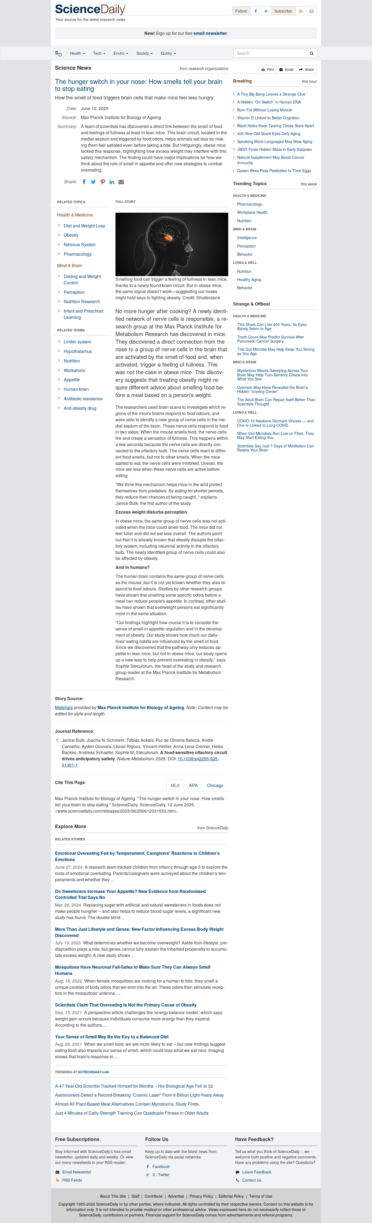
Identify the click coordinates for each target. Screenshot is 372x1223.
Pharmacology (78, 254)
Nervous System (80, 244)
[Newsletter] (311, 11)
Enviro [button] (120, 53)
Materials (64, 707)
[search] (311, 53)
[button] (267, 69)
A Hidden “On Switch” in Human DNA (269, 102)
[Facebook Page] (255, 11)
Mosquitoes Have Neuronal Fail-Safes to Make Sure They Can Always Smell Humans (132, 970)
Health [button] (76, 53)
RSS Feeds (72, 1180)
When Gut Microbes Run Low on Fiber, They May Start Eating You (275, 435)
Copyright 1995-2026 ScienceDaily (88, 1204)
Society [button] (143, 53)
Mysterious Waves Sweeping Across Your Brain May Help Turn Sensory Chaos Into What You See (272, 375)
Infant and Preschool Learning (83, 314)
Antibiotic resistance (83, 398)
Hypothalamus (78, 351)
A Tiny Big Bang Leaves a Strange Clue (271, 94)
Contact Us (251, 1180)
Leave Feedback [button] (256, 1172)
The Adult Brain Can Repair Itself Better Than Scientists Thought (276, 401)
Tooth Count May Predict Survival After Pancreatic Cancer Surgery (270, 339)
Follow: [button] (241, 11)
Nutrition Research (82, 301)
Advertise (176, 1196)
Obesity (71, 235)
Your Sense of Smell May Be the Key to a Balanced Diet (112, 1036)
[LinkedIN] (112, 182)
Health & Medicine (75, 215)
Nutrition (72, 361)
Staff (135, 1196)
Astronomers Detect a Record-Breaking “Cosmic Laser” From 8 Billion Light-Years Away (139, 1095)
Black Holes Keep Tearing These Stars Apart (275, 125)
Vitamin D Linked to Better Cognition (268, 117)
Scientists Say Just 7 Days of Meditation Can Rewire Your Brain (275, 448)
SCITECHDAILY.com (93, 1071)
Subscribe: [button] (284, 11)
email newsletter (210, 33)
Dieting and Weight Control (82, 279)
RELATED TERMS (71, 330)
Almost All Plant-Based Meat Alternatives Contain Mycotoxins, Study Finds (127, 1104)
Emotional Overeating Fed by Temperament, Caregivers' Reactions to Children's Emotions (137, 856)
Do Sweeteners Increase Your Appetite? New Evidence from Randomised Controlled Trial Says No (130, 894)
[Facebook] (84, 182)
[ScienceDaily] (90, 9)
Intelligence (247, 237)
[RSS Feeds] (300, 11)
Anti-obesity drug (80, 408)
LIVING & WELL (245, 262)
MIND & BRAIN (244, 229)
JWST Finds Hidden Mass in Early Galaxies (274, 149)
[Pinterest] (102, 182)
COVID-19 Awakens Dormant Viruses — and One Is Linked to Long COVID (275, 423)
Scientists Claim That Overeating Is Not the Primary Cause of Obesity (126, 1005)
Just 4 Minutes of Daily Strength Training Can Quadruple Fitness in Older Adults (132, 1113)
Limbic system (77, 341)
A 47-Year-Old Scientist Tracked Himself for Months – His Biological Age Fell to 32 (134, 1086)
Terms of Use (260, 1196)
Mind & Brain (69, 265)
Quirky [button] (167, 53)
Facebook (161, 1166)
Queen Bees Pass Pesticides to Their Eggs (274, 170)
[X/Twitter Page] (266, 11)
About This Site (113, 1196)
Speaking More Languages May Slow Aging (274, 141)
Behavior (244, 254)
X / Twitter (161, 1174)
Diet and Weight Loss (84, 225)
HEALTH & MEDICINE (249, 195)
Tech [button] (98, 53)
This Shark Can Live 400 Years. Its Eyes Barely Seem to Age (271, 326)
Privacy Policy (201, 1196)
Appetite (72, 379)
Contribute (154, 1196)
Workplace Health (252, 212)
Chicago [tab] (215, 785)
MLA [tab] (175, 785)
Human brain (76, 389)
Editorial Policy (231, 1196)
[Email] (121, 182)
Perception (74, 292)
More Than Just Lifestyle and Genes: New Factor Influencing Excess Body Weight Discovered (139, 932)
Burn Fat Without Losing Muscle (264, 109)
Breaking (242, 81)
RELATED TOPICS (71, 201)
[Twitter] (93, 182)
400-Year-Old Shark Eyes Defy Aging (268, 133)
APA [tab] (193, 785)
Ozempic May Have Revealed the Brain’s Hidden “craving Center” (272, 389)
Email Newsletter (76, 1172)
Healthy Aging (249, 279)
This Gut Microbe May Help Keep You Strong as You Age (276, 351)
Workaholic (75, 370)
